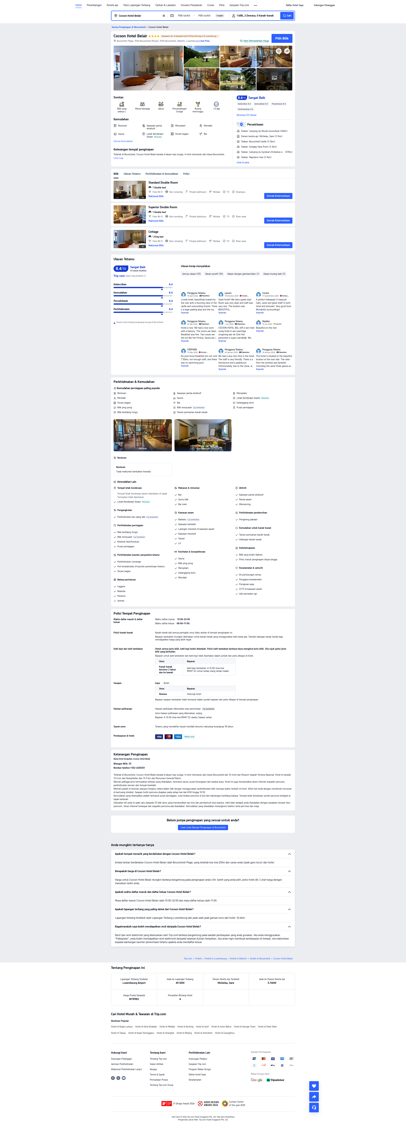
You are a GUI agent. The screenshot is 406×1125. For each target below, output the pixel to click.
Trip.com (188, 958)
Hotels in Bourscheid (260, 958)
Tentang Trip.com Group (161, 1085)
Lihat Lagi (118, 158)
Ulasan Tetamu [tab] (132, 173)
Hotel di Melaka (167, 1026)
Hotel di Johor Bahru (221, 1026)
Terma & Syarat (157, 1074)
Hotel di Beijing (184, 1033)
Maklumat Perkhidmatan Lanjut (126, 1069)
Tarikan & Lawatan (165, 5)
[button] (255, 5)
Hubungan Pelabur (198, 1059)
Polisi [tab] (186, 173)
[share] (314, 1097)
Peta (221, 5)
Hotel (78, 5)
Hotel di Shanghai (165, 1033)
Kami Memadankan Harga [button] (256, 41)
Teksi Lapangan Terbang (136, 5)
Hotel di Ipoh (202, 1026)
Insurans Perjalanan (191, 5)
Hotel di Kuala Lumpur (122, 1026)
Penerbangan (94, 5)
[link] (294, 5)
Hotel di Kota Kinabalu (146, 1026)
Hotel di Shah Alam (267, 1026)
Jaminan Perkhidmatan (122, 1064)
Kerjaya (153, 1069)
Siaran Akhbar (156, 1064)
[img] (148, 68)
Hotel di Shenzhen (203, 1033)
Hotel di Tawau (118, 1033)
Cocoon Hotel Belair (130, 36)
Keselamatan (195, 1080)
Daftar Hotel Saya (197, 1074)
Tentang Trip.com (158, 1059)
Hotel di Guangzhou (225, 1033)
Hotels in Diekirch (238, 958)
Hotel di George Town (244, 1026)
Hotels (198, 958)
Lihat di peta (243, 162)
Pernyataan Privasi (159, 1080)
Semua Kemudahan (123, 141)
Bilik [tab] (116, 173)
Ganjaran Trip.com (239, 5)
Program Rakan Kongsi (200, 1069)
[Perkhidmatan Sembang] (314, 1107)
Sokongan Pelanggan (121, 1059)
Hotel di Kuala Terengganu (141, 1033)
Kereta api (112, 5)
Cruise (210, 5)
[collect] (314, 1086)
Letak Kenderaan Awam (248, 398)
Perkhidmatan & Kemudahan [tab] (162, 173)
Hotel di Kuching (185, 1026)
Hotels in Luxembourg (216, 958)
